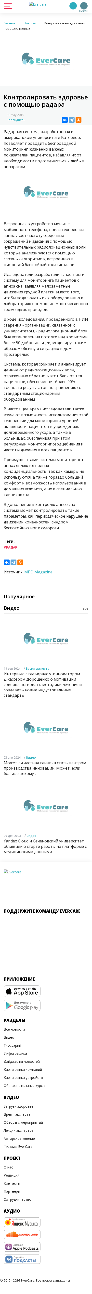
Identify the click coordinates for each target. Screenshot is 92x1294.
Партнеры (12, 1191)
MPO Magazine (38, 572)
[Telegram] (72, 120)
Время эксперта (37, 668)
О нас (8, 1167)
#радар (10, 547)
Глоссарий (12, 1045)
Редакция (11, 1175)
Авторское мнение (19, 1138)
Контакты (12, 1183)
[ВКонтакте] (65, 120)
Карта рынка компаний (23, 1069)
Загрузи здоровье (18, 1106)
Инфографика (15, 1053)
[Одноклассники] (78, 120)
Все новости (14, 1029)
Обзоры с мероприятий (23, 1122)
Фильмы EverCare (18, 1146)
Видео (31, 757)
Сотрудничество (17, 1199)
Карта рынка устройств (23, 1077)
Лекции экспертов (19, 1130)
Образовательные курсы (24, 1085)
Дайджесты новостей (22, 1061)
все (85, 608)
